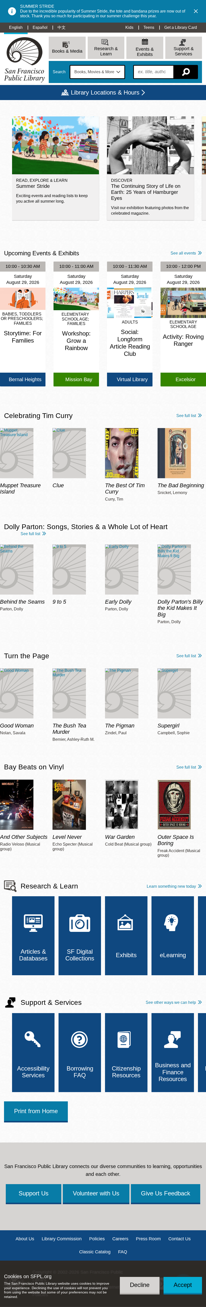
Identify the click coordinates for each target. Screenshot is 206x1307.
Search (59, 72)
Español (40, 27)
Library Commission (62, 1238)
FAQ (122, 1251)
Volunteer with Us (96, 1193)
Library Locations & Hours (105, 92)
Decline (139, 1284)
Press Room (148, 1238)
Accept (183, 1284)
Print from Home (36, 1111)
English (16, 27)
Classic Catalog (95, 1251)
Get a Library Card (180, 27)
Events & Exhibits (145, 52)
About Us (25, 1238)
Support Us (33, 1193)
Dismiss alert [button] (196, 11)
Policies (97, 1238)
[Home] (24, 60)
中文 (62, 27)
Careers (120, 1238)
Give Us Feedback (165, 1193)
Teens (148, 27)
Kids (129, 27)
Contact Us (179, 1238)
